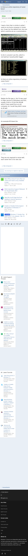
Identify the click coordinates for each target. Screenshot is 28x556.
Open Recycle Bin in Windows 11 (9, 376)
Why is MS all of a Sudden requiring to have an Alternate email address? (9, 337)
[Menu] (2, 1)
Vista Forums (4, 506)
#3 (26, 154)
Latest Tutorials (7, 372)
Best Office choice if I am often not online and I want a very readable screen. (15, 180)
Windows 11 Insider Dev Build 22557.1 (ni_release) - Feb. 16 (14, 215)
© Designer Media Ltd (6, 550)
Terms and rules (4, 524)
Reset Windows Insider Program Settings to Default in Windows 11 (8, 402)
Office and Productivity (16, 184)
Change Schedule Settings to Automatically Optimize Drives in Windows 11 (9, 415)
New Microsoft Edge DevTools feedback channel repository (13, 198)
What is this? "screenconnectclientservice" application (9, 283)
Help (2, 530)
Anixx (3, 11)
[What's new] (23, 1)
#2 (26, 94)
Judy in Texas (7, 184)
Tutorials (10, 209)
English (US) (5, 498)
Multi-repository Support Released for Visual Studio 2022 (15, 190)
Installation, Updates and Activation (8, 303)
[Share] (24, 22)
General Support (7, 291)
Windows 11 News (12, 192)
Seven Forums (4, 508)
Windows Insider (7, 331)
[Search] (26, 1)
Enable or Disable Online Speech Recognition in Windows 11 (14, 206)
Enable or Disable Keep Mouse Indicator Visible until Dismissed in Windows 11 (8, 388)
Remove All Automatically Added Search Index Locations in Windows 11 (9, 428)
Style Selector (5, 492)
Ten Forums (3, 514)
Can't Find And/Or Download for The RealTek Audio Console (8, 309)
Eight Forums (4, 511)
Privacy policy (4, 527)
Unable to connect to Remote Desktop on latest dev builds (9, 323)
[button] (14, 495)
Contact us (3, 521)
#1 (26, 21)
